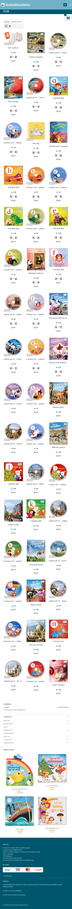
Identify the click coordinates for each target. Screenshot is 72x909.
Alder (5, 720)
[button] (65, 4)
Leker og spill (7, 733)
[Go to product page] (36, 43)
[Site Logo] (15, 5)
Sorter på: (7, 21)
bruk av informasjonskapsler (18, 895)
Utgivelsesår (7, 743)
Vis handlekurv (62, 707)
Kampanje (7, 730)
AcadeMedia (18, 891)
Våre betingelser (7, 856)
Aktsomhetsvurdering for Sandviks (12, 858)
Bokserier (6, 724)
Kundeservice (8, 876)
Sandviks (5, 884)
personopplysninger (28, 860)
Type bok (6, 739)
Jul (4, 727)
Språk (5, 736)
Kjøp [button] (14, 61)
